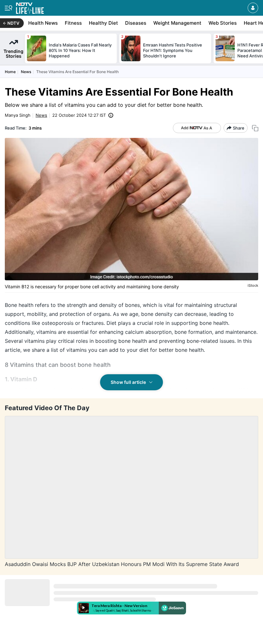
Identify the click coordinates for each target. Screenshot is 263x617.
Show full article (128, 382)
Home (10, 71)
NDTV (13, 23)
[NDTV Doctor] (30, 7)
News (26, 71)
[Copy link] (255, 128)
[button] (253, 8)
